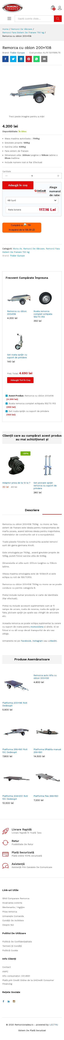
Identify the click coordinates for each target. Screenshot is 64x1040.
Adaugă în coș (17, 185)
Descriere (32, 510)
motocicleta (37, 626)
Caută (58, 18)
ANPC (5, 971)
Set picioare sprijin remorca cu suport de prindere (45, 485)
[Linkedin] (8, 1001)
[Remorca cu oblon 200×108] (5, 59)
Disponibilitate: (10, 131)
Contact (6, 967)
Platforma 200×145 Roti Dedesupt (14, 704)
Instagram (37, 641)
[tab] (32, 511)
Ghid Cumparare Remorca (15, 898)
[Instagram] (14, 1001)
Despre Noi (8, 925)
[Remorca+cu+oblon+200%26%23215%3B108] (13, 59)
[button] (16, 477)
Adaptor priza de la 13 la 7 (16, 482)
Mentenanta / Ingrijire (13, 907)
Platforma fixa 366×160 (46, 796)
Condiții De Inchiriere (13, 920)
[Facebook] (3, 1001)
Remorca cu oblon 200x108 (17, 312)
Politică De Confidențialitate (17, 941)
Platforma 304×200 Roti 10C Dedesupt (15, 797)
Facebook (26, 641)
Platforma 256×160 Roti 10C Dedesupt (14, 750)
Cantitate (6, 171)
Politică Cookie (10, 950)
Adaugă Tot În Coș (20, 380)
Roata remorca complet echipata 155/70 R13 (43, 314)
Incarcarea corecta (12, 902)
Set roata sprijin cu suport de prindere (17, 356)
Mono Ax (17, 248)
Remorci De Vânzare (33, 248)
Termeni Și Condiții (12, 946)
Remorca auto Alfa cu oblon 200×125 (45, 676)
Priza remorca (9, 911)
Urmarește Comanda (13, 916)
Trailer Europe (17, 52)
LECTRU (53, 1024)
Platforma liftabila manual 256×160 (47, 750)
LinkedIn (52, 641)
